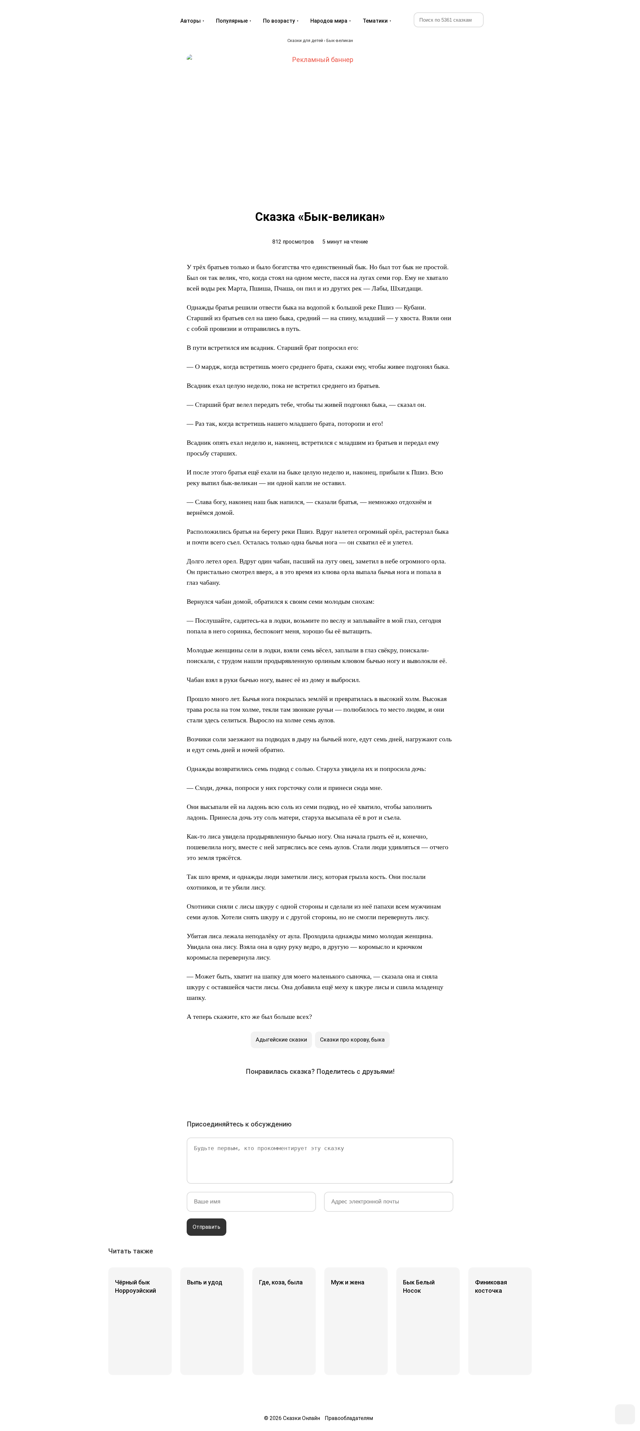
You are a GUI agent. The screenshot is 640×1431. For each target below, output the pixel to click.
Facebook (264, 1092)
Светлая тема (518, 19)
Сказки (132, 14)
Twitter (282, 1092)
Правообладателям (349, 1418)
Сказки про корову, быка (352, 1039)
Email (376, 1092)
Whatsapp (357, 1092)
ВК (245, 1092)
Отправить (206, 1227)
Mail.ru (320, 1092)
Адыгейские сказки (281, 1039)
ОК (301, 1092)
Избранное (502, 19)
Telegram (338, 1092)
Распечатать (394, 1092)
